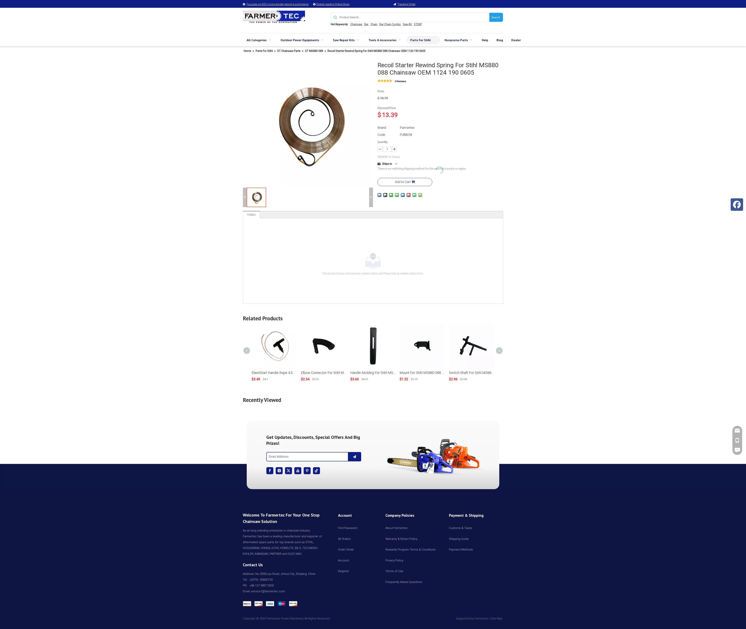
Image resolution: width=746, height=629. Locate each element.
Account (343, 560)
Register (343, 571)
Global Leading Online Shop (332, 4)
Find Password (347, 528)
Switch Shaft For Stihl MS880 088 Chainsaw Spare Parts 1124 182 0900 (471, 373)
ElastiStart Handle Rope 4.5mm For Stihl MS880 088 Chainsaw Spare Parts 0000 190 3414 (274, 373)
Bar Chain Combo (390, 24)
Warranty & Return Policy (401, 539)
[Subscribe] (354, 456)
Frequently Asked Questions (403, 582)
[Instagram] (279, 470)
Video (251, 215)
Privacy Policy (394, 560)
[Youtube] (297, 470)
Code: (381, 135)
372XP (418, 24)
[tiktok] (316, 470)
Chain (373, 24)
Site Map (497, 618)
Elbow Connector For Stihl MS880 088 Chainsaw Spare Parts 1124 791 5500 (323, 373)
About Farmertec (396, 528)
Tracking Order (406, 4)
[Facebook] (269, 470)
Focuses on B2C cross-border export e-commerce (278, 4)
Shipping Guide (459, 539)
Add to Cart (402, 182)
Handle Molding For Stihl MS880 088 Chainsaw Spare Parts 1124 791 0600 (373, 373)
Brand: (382, 128)
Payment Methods (461, 549)
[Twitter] (288, 470)
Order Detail (346, 549)
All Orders (344, 539)
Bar (366, 24)
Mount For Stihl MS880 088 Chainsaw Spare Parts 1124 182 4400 (422, 373)
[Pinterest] (307, 470)
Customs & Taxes (460, 528)
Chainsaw (356, 24)
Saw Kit (407, 24)
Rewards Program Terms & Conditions (410, 549)
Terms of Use (394, 571)
